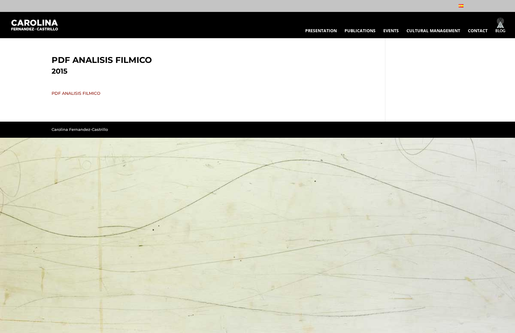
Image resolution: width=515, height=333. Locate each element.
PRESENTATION (321, 31)
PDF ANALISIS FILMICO (76, 93)
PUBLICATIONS (360, 31)
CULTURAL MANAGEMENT (433, 31)
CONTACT (478, 31)
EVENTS (391, 31)
